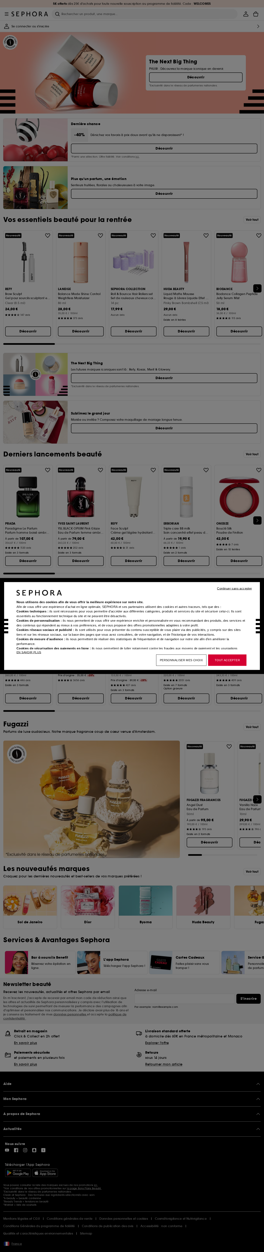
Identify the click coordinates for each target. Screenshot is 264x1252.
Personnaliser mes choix (181, 660)
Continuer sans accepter (234, 588)
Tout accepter (227, 660)
